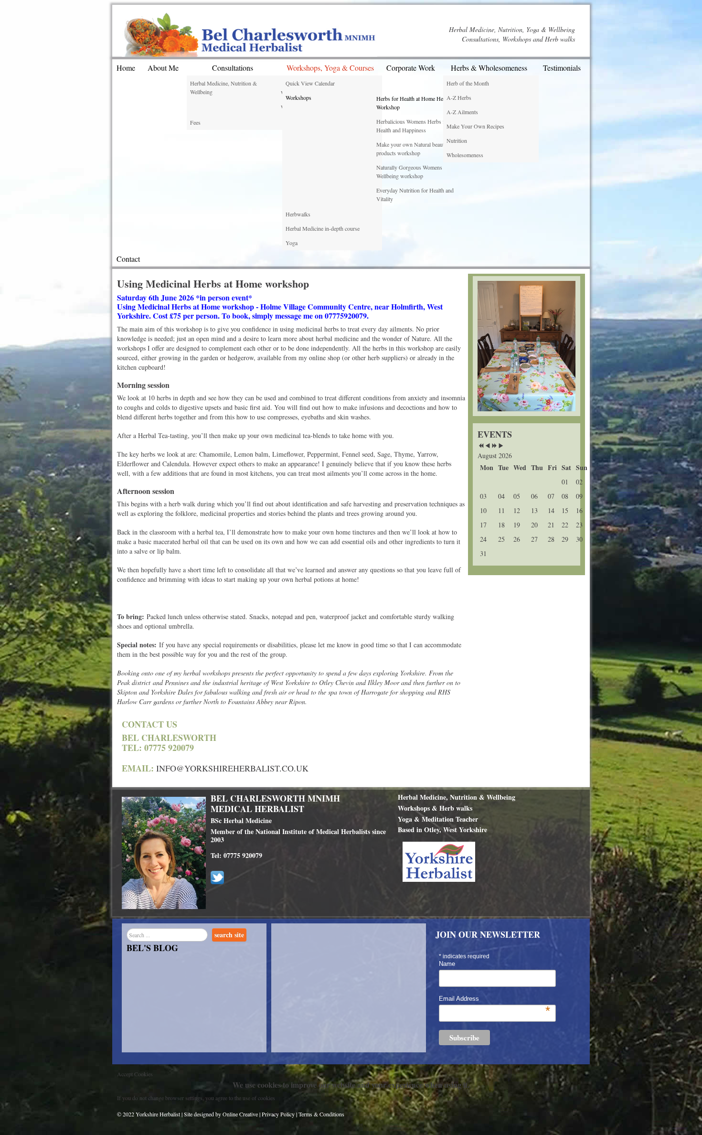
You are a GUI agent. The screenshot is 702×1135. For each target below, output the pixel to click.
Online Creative (241, 1114)
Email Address (494, 999)
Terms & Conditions (321, 1114)
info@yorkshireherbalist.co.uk (232, 768)
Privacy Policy (278, 1114)
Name (447, 963)
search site (229, 935)
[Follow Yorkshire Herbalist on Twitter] (217, 876)
